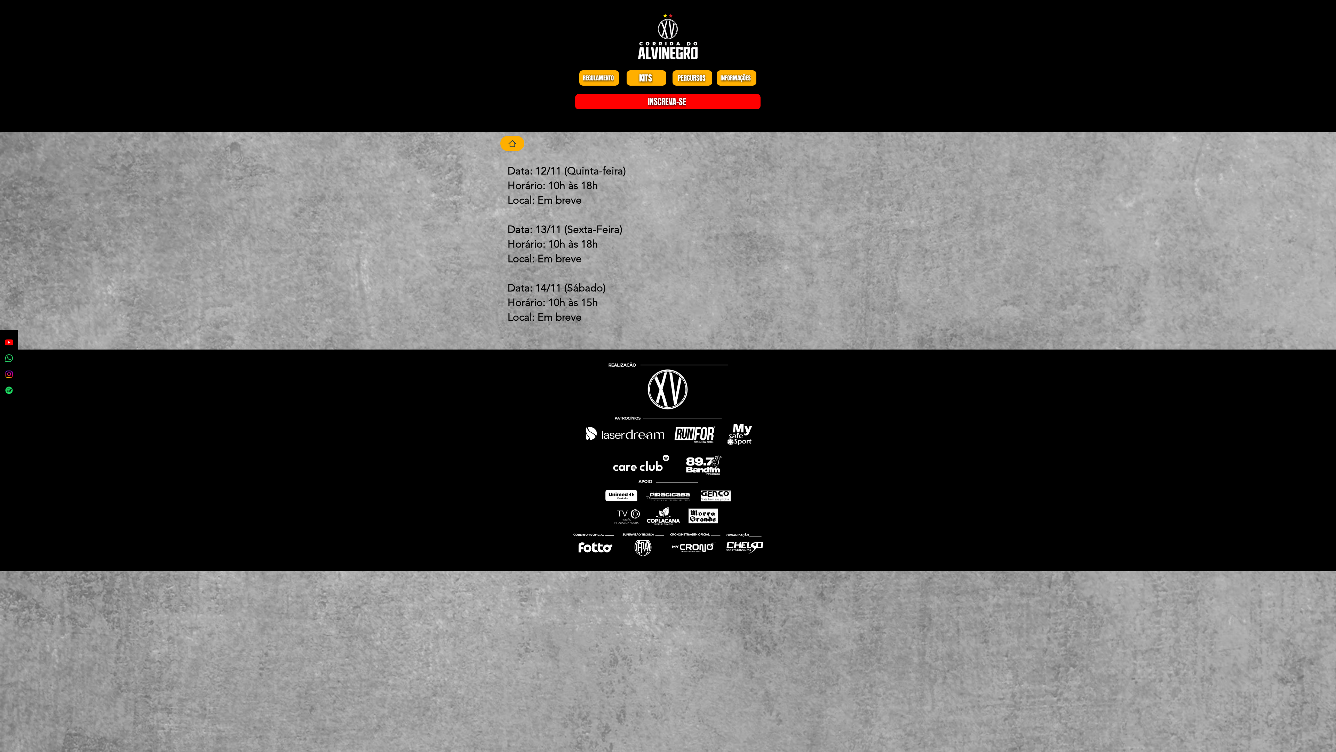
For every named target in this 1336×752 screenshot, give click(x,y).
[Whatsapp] (9, 358)
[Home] (512, 143)
